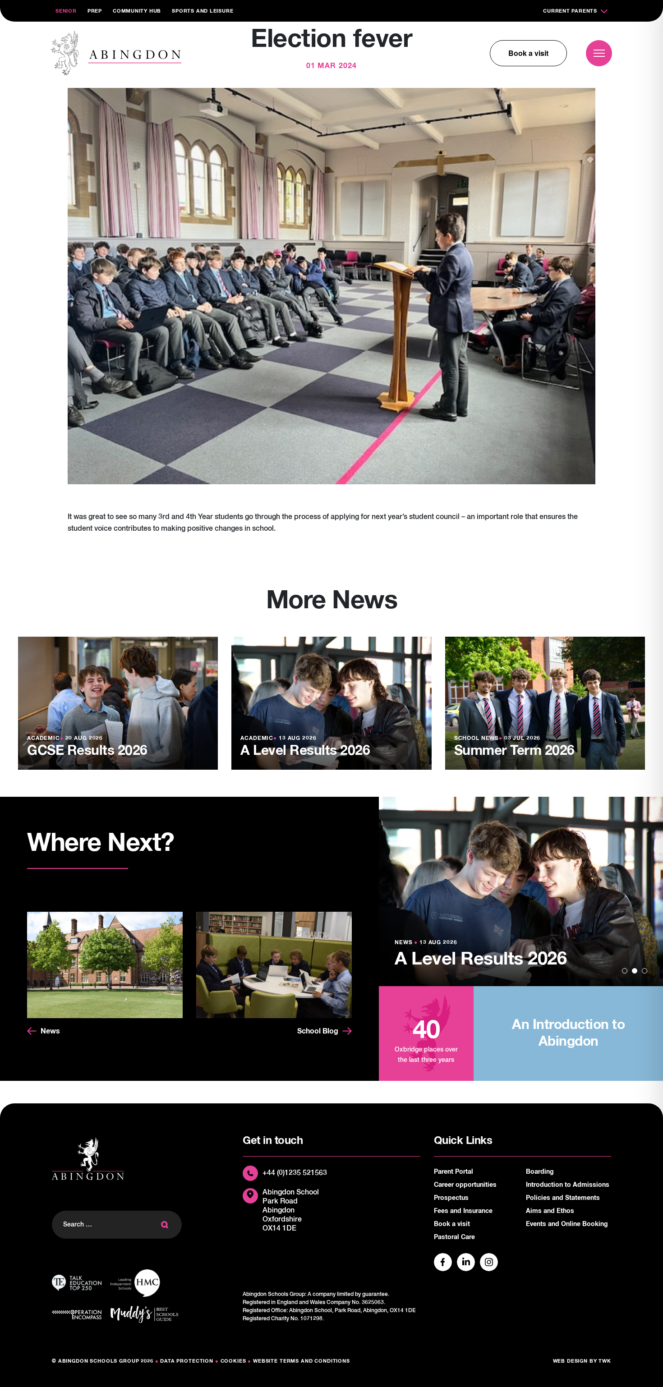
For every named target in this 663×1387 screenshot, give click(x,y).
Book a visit (528, 53)
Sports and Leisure (202, 11)
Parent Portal (453, 1172)
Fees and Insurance (463, 1211)
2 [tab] (634, 971)
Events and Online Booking (567, 1224)
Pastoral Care (454, 1237)
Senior (66, 11)
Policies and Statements (563, 1198)
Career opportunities (465, 1185)
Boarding (540, 1172)
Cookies (233, 1361)
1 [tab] (624, 971)
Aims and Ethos (550, 1211)
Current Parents (570, 11)
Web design (570, 1361)
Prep (94, 11)
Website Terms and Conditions (301, 1361)
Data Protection (186, 1361)
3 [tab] (644, 971)
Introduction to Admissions (567, 1185)
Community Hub (137, 11)
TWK (605, 1361)
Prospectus (451, 1198)
